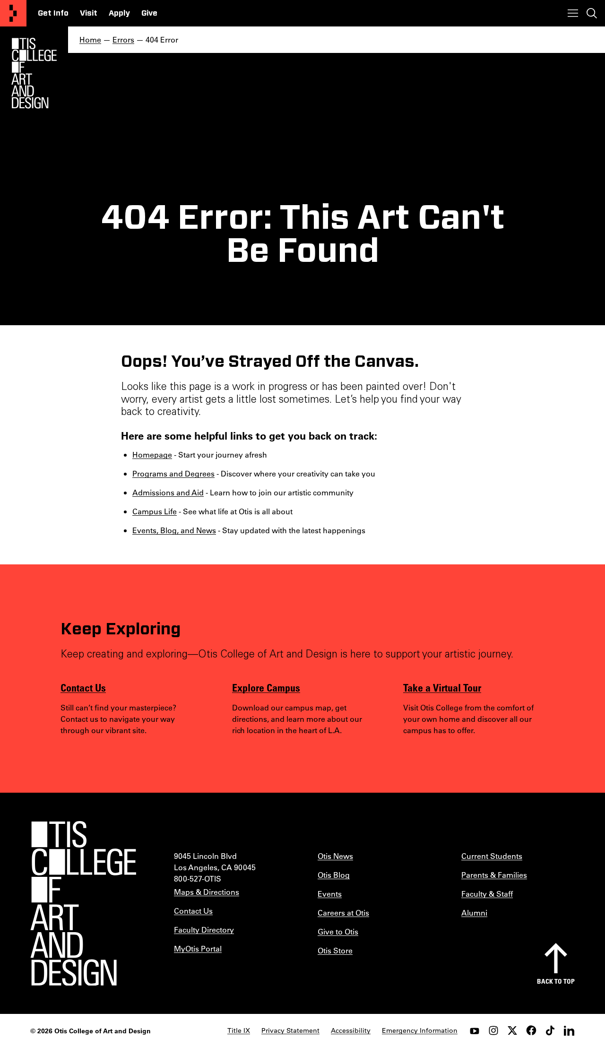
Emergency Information (420, 1030)
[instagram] (493, 1030)
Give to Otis (338, 931)
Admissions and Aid (168, 492)
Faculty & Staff (487, 894)
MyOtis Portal (198, 948)
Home (90, 39)
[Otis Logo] (34, 73)
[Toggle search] (591, 13)
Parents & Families (494, 875)
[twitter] (512, 1030)
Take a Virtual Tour (442, 687)
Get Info (53, 13)
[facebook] (531, 1030)
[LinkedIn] (569, 1030)
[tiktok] (550, 1030)
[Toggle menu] (573, 13)
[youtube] (474, 1030)
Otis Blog (334, 875)
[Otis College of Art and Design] (13, 13)
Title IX (238, 1030)
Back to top (556, 981)
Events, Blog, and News (174, 530)
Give (149, 13)
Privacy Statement (290, 1030)
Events (330, 894)
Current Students (491, 856)
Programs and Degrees (173, 473)
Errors (123, 39)
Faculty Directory (204, 930)
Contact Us (83, 687)
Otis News (335, 856)
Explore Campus (266, 687)
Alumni (474, 912)
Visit (88, 13)
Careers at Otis (343, 912)
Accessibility (351, 1030)
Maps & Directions (206, 892)
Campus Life (154, 511)
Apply (119, 13)
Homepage (152, 454)
